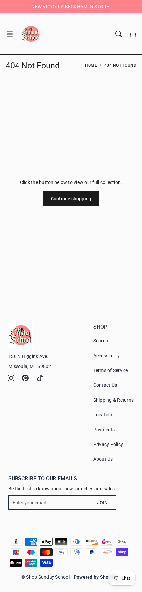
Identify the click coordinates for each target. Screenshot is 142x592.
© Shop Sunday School (45, 577)
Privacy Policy (108, 444)
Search (100, 340)
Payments (104, 429)
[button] (12, 34)
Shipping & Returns (113, 400)
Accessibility (106, 355)
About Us (103, 459)
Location (102, 414)
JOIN (102, 502)
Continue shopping (71, 198)
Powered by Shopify (95, 577)
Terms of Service (110, 370)
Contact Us (105, 385)
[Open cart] (133, 34)
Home (91, 65)
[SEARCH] (118, 34)
